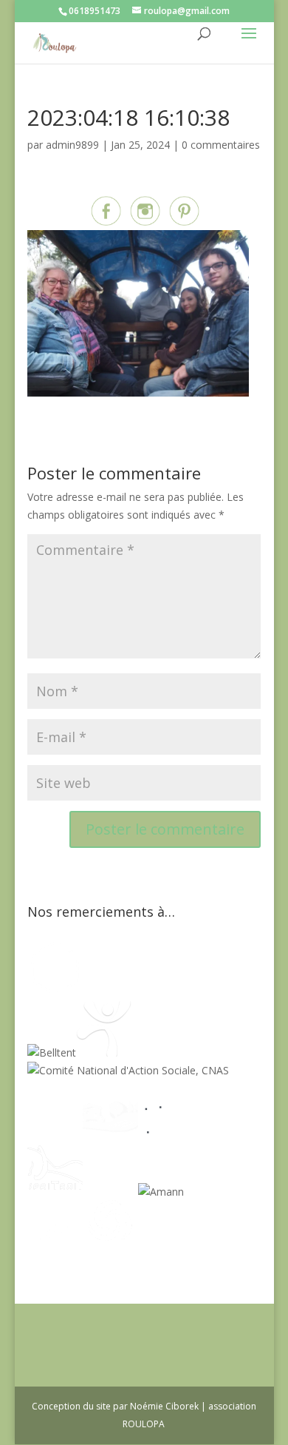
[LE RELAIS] (165, 1131)
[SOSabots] (55, 1251)
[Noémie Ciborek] (55, 992)
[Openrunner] (110, 1251)
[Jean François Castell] (55, 1131)
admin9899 (72, 145)
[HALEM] (110, 1131)
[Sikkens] (110, 1192)
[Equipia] (118, 992)
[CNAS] (128, 1070)
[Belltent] (51, 1052)
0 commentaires (221, 145)
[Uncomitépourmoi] (103, 1052)
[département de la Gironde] (221, 1131)
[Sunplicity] (188, 992)
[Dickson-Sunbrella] (211, 1192)
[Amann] (161, 1192)
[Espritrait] (55, 1192)
